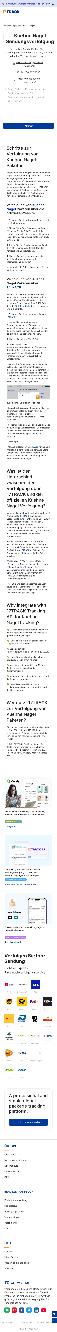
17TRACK (14, 287)
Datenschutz (11, 1165)
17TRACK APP (27, 550)
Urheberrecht (11, 1171)
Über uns (9, 1154)
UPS (25, 306)
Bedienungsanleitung (15, 1200)
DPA (6, 1177)
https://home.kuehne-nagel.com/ (30, 80)
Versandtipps (11, 1217)
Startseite (7, 26)
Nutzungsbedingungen (16, 1160)
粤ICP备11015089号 (28, 1329)
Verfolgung (10, 1222)
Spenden (9, 1268)
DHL (38, 306)
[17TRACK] (10, 12)
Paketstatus (10, 1205)
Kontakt (8, 1251)
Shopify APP (20, 567)
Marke (7, 1228)
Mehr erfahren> (43, 3)
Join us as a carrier (28, 1122)
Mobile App (32, 447)
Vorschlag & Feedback (16, 1262)
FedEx (31, 306)
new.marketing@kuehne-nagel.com (29, 64)
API (8, 567)
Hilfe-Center (11, 1257)
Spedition (17, 26)
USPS (18, 306)
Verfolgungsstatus (14, 1211)
